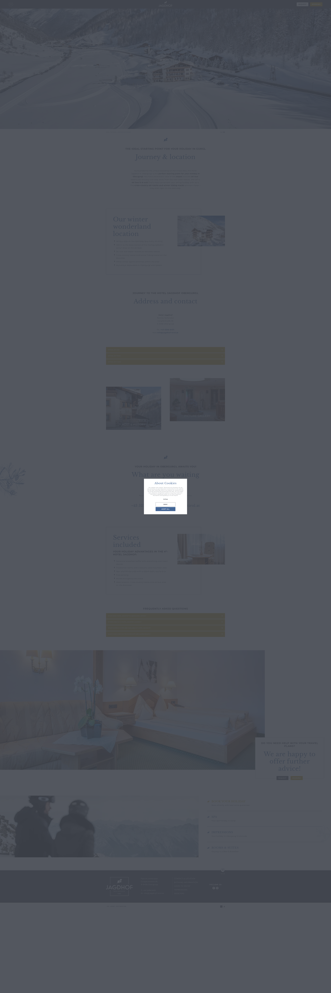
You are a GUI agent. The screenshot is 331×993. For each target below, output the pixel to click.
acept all (165, 509)
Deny (165, 504)
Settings (165, 499)
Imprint (176, 495)
